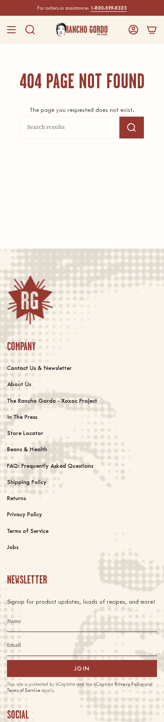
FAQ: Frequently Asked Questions (50, 465)
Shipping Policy (26, 481)
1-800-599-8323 (109, 7)
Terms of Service (28, 530)
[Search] (131, 127)
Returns (16, 497)
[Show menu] (11, 30)
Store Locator (25, 432)
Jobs (12, 546)
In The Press (22, 416)
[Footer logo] (30, 300)
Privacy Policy (24, 514)
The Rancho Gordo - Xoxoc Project (52, 400)
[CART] (152, 30)
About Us (19, 383)
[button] (30, 30)
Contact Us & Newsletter (39, 367)
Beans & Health (27, 449)
